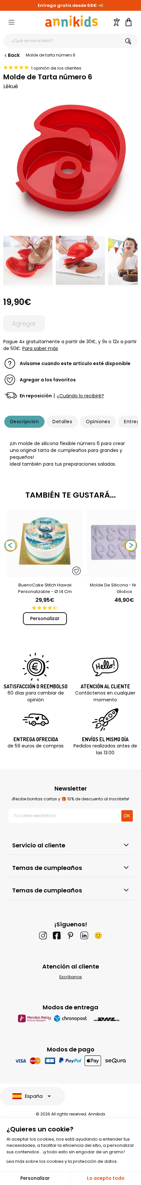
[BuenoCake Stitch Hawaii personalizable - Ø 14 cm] (45, 573)
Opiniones (98, 421)
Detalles (62, 421)
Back (14, 55)
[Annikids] (71, 21)
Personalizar (45, 618)
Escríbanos (70, 977)
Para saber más (40, 348)
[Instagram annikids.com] (43, 935)
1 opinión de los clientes (56, 68)
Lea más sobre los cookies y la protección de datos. (62, 1161)
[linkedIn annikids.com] (84, 935)
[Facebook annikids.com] (56, 935)
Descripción (24, 421)
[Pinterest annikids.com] (70, 935)
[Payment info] (71, 1060)
